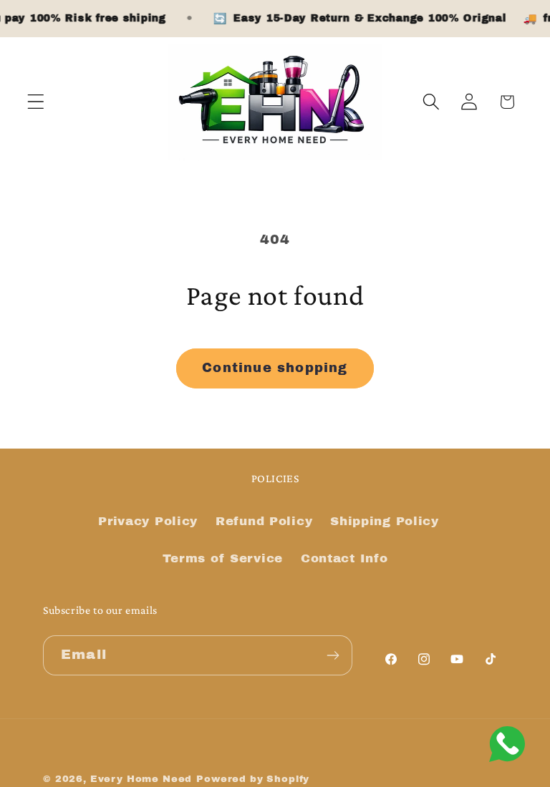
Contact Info (344, 558)
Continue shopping (274, 368)
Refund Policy (264, 521)
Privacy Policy (148, 521)
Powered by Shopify (252, 778)
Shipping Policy (384, 521)
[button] (36, 102)
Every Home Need (141, 778)
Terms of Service (223, 558)
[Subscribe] (333, 655)
